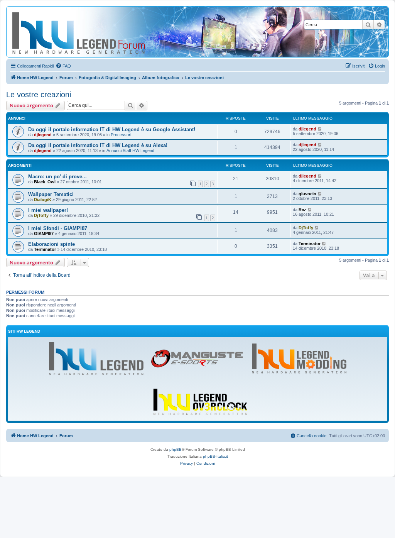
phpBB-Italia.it (215, 456)
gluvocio (307, 193)
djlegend (43, 134)
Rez (302, 209)
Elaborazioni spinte (51, 244)
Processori (121, 134)
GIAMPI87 (44, 233)
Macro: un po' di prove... (57, 176)
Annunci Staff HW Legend (130, 150)
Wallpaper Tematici (51, 194)
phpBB (175, 449)
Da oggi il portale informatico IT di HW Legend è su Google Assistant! (111, 129)
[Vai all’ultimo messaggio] (319, 129)
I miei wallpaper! (48, 210)
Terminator (45, 249)
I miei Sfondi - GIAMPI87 (57, 228)
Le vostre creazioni (38, 94)
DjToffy (41, 215)
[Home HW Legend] (91, 31)
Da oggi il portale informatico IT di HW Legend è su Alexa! (97, 145)
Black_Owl (45, 181)
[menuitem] (63, 66)
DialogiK (42, 199)
